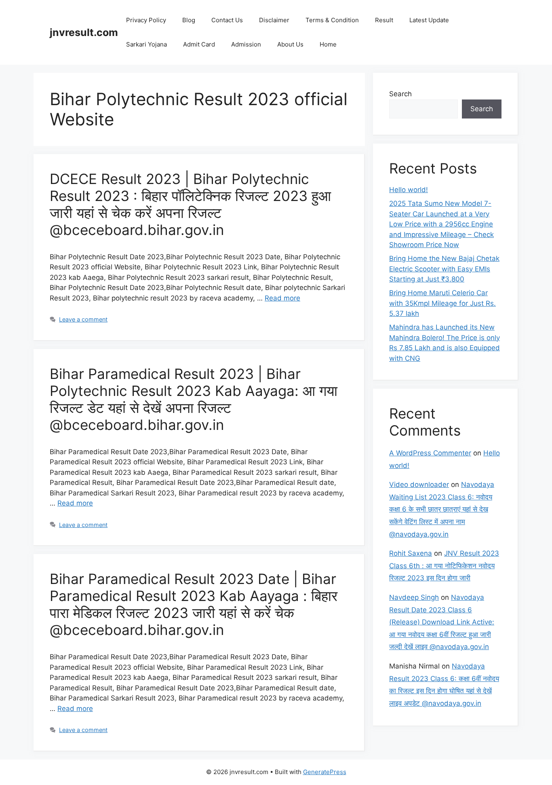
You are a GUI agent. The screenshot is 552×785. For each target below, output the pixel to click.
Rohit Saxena (410, 553)
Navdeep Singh (414, 597)
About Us (290, 44)
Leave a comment (83, 319)
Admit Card (199, 44)
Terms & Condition (332, 20)
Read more (282, 298)
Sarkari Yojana (146, 44)
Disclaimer (274, 20)
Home (328, 44)
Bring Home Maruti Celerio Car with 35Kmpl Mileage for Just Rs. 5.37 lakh (442, 303)
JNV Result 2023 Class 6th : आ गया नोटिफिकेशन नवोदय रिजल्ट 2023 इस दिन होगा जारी (444, 565)
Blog (188, 20)
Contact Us (227, 20)
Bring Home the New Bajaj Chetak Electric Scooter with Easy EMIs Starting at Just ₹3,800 (444, 268)
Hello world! (408, 190)
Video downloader (419, 484)
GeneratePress (324, 772)
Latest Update (429, 20)
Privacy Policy (146, 20)
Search (400, 94)
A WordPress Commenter (430, 453)
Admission (246, 44)
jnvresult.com (84, 32)
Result (384, 20)
